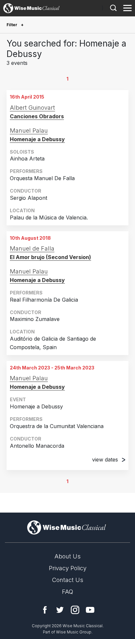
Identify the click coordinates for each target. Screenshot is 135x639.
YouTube (90, 610)
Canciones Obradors (37, 116)
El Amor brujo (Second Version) (50, 257)
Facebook (45, 610)
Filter (12, 24)
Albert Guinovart (32, 107)
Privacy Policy (68, 568)
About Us (67, 556)
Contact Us (67, 579)
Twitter (60, 610)
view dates (105, 459)
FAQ (67, 591)
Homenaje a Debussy (37, 139)
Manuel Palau (29, 130)
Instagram (75, 610)
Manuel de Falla (32, 248)
